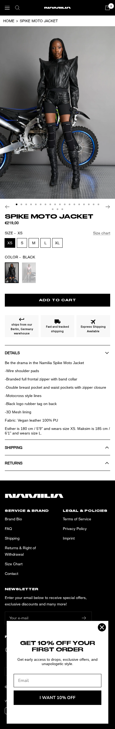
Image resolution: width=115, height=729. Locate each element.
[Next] (108, 207)
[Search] (17, 7)
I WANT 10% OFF (57, 698)
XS (9, 243)
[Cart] (107, 7)
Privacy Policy (75, 528)
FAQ (8, 528)
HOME (8, 20)
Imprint (69, 538)
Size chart (101, 233)
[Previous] (7, 207)
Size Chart (13, 564)
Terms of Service (77, 519)
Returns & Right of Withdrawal (20, 550)
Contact (11, 573)
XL (57, 243)
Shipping (12, 538)
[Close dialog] (102, 627)
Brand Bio (13, 519)
